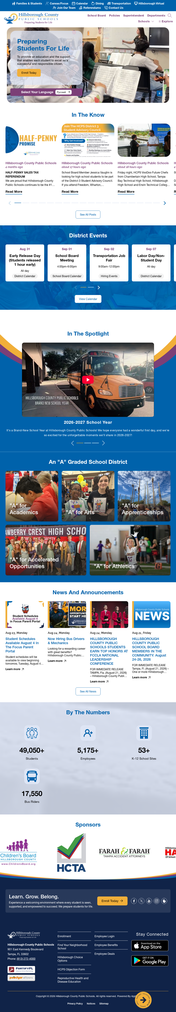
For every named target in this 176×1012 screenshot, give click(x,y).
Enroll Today (28, 72)
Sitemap (104, 1003)
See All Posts (88, 214)
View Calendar (88, 299)
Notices (91, 1003)
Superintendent (133, 15)
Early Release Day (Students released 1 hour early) (25, 260)
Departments (156, 15)
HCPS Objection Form (71, 969)
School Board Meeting (67, 258)
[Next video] (104, 443)
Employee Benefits (106, 945)
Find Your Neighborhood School (72, 946)
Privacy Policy (75, 1003)
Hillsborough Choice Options (70, 958)
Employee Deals (105, 953)
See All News (88, 691)
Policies (114, 15)
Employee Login (104, 936)
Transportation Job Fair (109, 258)
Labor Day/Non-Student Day (151, 258)
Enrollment (64, 936)
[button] (17, 202)
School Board (96, 15)
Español (61, 92)
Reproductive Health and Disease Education (73, 979)
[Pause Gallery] (159, 93)
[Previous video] (73, 443)
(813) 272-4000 (26, 958)
